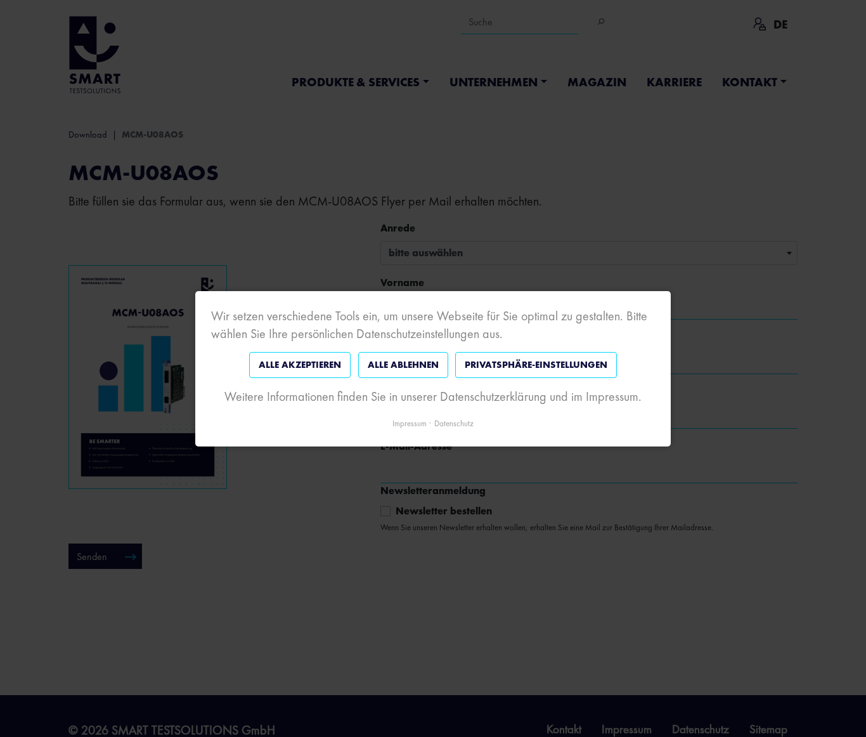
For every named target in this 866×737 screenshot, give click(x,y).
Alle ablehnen (403, 364)
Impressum (409, 422)
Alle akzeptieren (300, 364)
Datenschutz (454, 422)
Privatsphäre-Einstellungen (536, 364)
